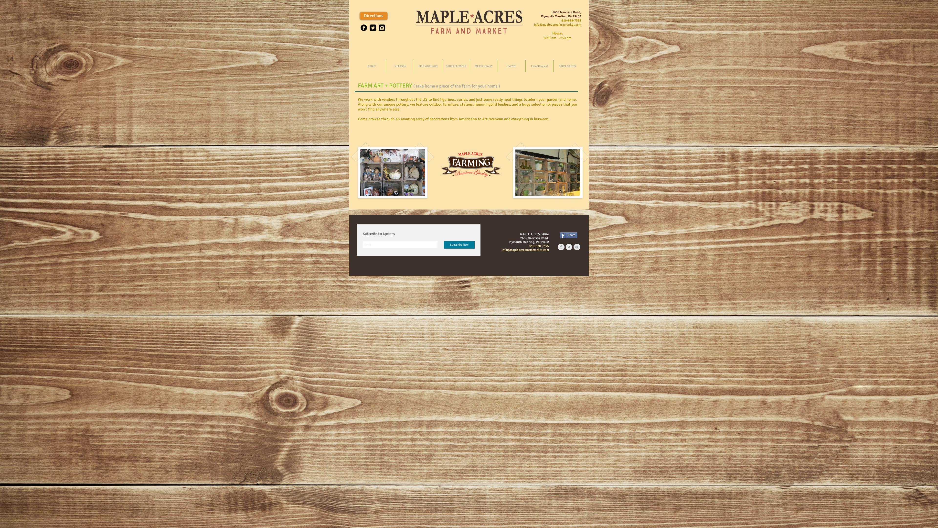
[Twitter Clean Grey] (569, 247)
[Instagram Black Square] (382, 27)
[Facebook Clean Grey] (561, 247)
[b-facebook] (364, 27)
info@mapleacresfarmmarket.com (557, 25)
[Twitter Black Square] (373, 27)
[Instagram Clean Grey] (577, 247)
